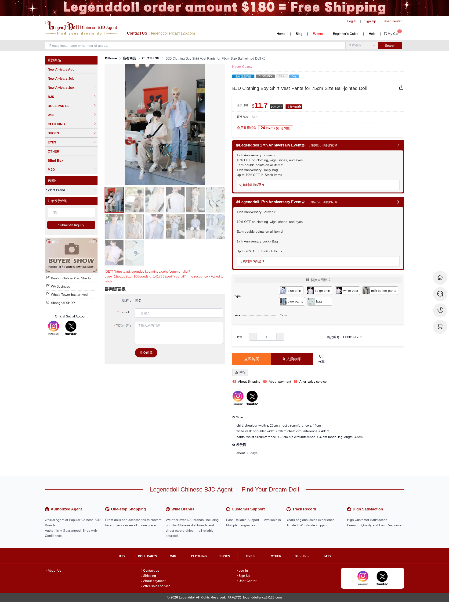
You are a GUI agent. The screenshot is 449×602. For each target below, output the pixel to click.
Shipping (149, 575)
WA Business (60, 286)
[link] (111, 58)
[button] (253, 336)
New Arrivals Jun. (61, 87)
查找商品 (54, 60)
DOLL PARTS (58, 106)
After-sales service (156, 586)
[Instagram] (53, 328)
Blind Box (55, 160)
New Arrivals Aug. (62, 69)
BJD (51, 97)
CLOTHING (56, 124)
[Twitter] (71, 328)
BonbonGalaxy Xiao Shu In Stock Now (79, 278)
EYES (52, 142)
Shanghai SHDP (63, 303)
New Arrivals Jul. (61, 78)
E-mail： (125, 312)
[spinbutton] (266, 336)
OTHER (53, 151)
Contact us (151, 570)
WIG (51, 115)
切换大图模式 (320, 280)
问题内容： (124, 326)
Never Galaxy (242, 66)
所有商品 (129, 58)
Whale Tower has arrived (69, 294)
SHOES (53, 133)
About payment (154, 581)
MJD (51, 169)
